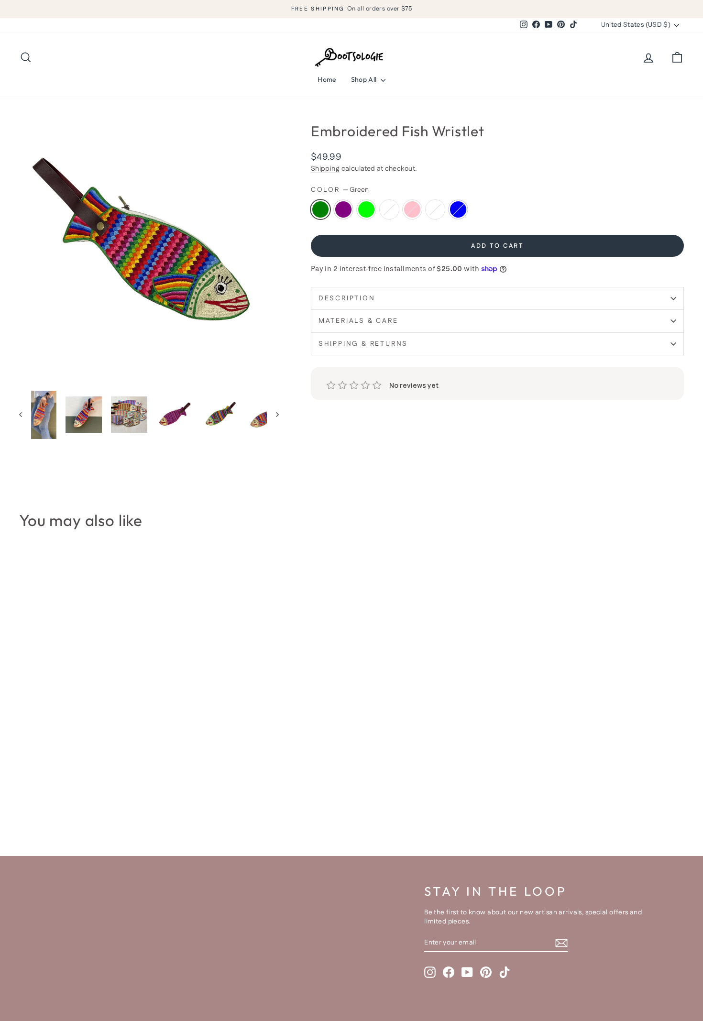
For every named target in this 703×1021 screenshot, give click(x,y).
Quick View (98, 754)
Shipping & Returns (363, 344)
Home (327, 79)
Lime (366, 209)
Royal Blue (458, 209)
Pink (412, 209)
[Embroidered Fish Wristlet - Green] (25, 799)
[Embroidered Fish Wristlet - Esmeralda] (64, 799)
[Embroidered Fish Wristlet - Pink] (77, 799)
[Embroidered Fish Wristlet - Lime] (51, 799)
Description (347, 298)
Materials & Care (358, 321)
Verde (435, 209)
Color (340, 190)
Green (320, 209)
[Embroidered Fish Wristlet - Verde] (90, 799)
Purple (343, 209)
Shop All (364, 79)
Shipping (325, 169)
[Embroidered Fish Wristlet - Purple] (38, 799)
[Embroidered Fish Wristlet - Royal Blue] (103, 799)
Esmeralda (389, 209)
